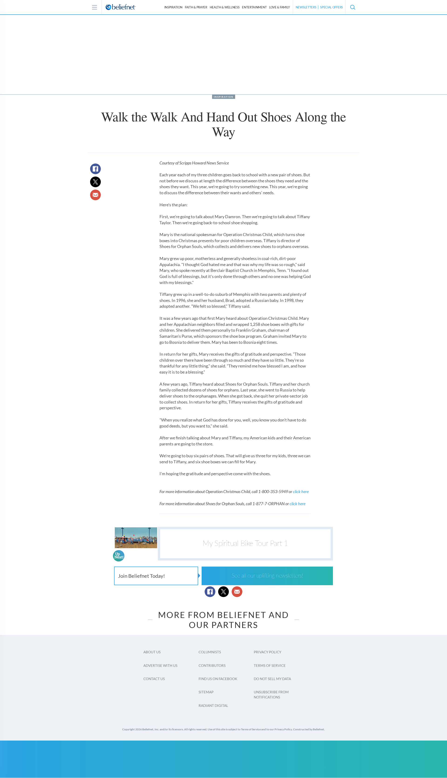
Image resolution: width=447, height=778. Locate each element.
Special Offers (331, 7)
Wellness (225, 7)
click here (301, 491)
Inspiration (173, 7)
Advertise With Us (160, 665)
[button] (352, 7)
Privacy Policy (267, 652)
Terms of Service (270, 665)
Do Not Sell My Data (272, 679)
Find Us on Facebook (218, 679)
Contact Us (154, 679)
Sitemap (206, 692)
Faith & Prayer (196, 7)
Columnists (210, 652)
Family (279, 7)
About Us (152, 652)
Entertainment (254, 7)
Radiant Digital (213, 705)
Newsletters (306, 7)
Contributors (212, 665)
